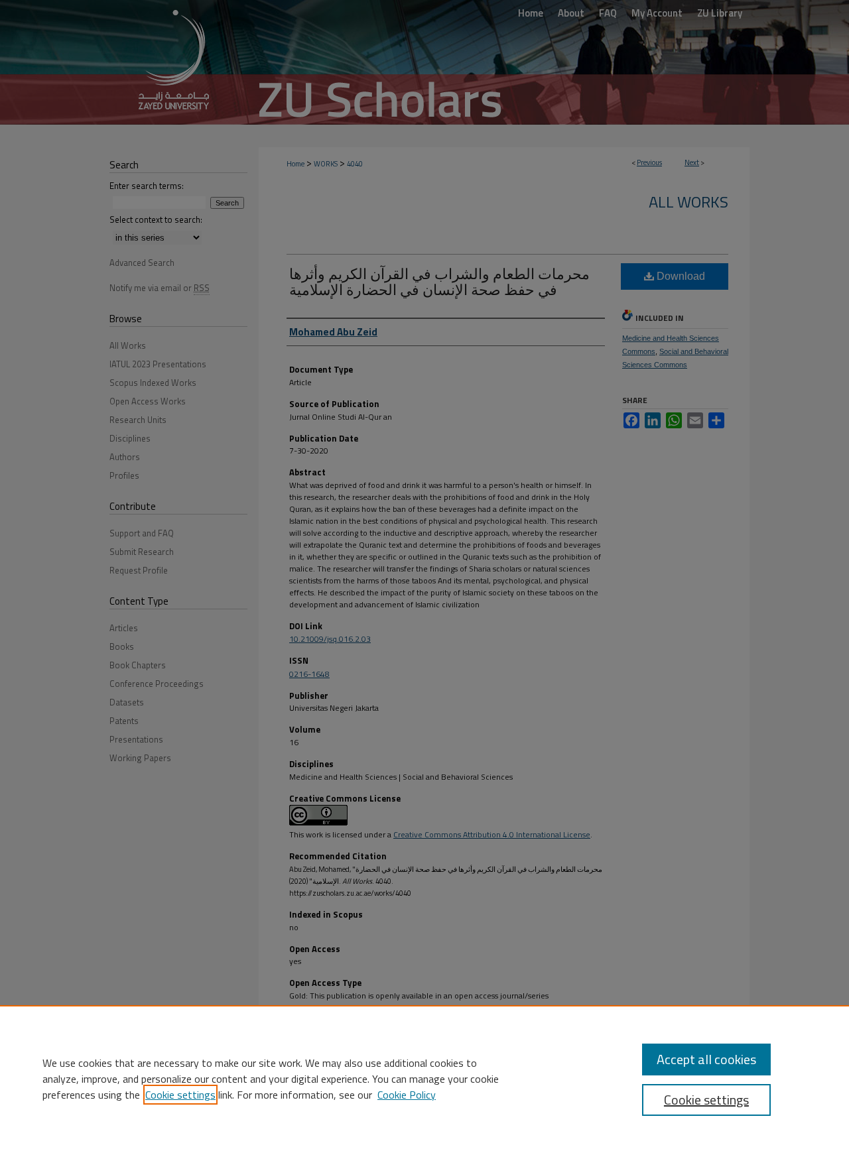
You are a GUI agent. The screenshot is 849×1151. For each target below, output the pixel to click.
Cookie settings (180, 1095)
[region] (424, 1078)
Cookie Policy (406, 1095)
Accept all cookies (706, 1059)
